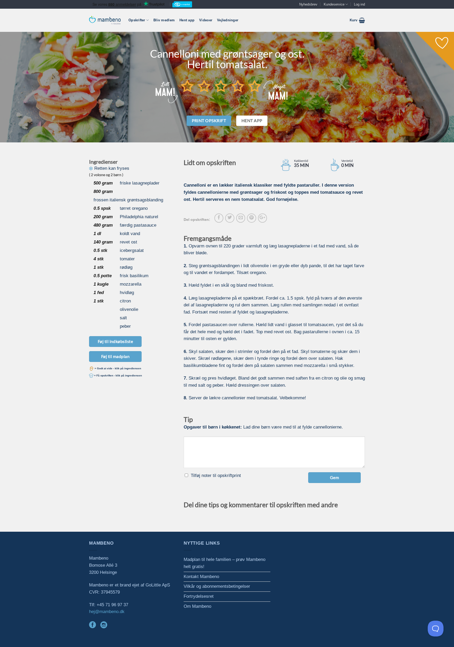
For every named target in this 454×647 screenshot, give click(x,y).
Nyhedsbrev (308, 4)
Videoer (205, 20)
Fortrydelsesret (199, 596)
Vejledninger (227, 20)
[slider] (221, 86)
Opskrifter (136, 20)
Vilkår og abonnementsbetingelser (217, 586)
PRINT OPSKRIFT (209, 120)
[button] (357, 20)
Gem (334, 477)
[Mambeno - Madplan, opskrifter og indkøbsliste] (105, 20)
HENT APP (251, 120)
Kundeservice (334, 4)
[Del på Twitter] (229, 217)
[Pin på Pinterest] (251, 217)
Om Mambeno (197, 606)
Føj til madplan (115, 356)
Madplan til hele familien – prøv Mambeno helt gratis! (224, 563)
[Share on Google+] (262, 217)
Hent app (186, 20)
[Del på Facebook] (218, 217)
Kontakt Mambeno (201, 576)
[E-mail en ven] (240, 217)
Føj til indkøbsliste (115, 341)
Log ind (359, 4)
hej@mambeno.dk (107, 611)
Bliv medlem (164, 20)
